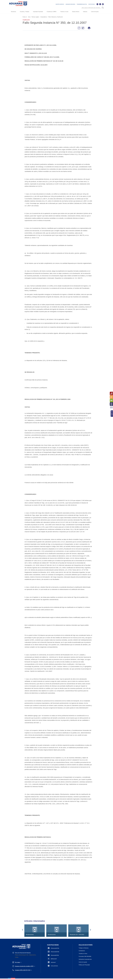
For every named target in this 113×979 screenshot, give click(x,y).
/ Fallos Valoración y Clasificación (55, 16)
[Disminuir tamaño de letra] (100, 4)
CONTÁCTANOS (91, 4)
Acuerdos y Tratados (24, 11)
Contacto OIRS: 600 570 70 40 (22, 970)
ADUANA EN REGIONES (70, 4)
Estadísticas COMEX (51, 11)
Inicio (29, 16)
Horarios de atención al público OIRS (24, 966)
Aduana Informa (75, 11)
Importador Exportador (38, 11)
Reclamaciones (30, 934)
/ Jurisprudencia (43, 16)
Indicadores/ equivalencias (85, 959)
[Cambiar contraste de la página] (103, 4)
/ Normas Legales (35, 16)
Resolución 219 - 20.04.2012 (77, 934)
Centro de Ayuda (94, 11)
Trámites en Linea (64, 11)
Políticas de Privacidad (84, 964)
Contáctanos (82, 950)
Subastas (85, 11)
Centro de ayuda (83, 962)
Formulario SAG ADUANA (85, 956)
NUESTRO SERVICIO (60, 4)
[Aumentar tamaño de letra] (97, 4)
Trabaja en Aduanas (83, 948)
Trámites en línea (83, 953)
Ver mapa (17, 962)
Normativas (13, 11)
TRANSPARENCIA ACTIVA (82, 4)
